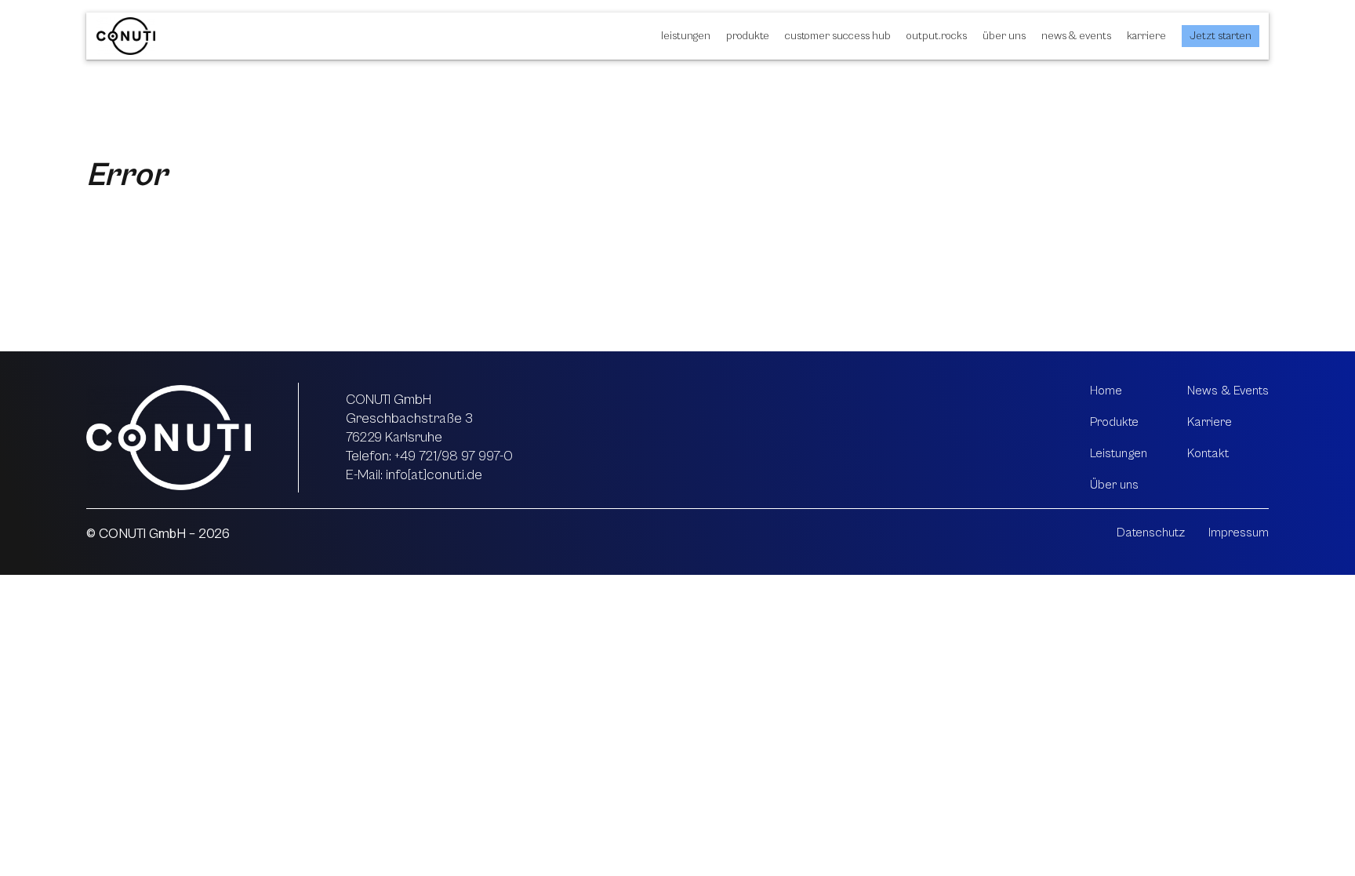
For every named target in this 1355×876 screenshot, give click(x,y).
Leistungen (685, 36)
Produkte (747, 36)
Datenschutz (1151, 532)
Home (1106, 390)
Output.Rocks (936, 36)
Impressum (1238, 532)
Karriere (1146, 36)
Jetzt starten (1220, 36)
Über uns (1004, 36)
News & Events (1076, 36)
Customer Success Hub (838, 36)
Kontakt (1208, 453)
